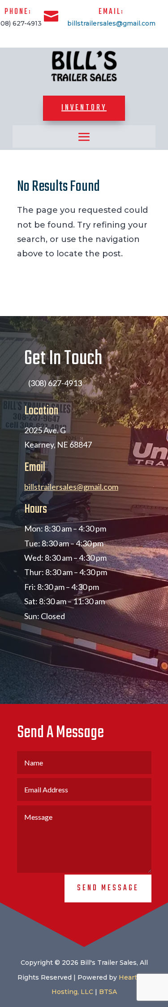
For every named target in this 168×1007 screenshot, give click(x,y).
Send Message (108, 888)
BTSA (108, 992)
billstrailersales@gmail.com (111, 23)
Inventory (84, 107)
